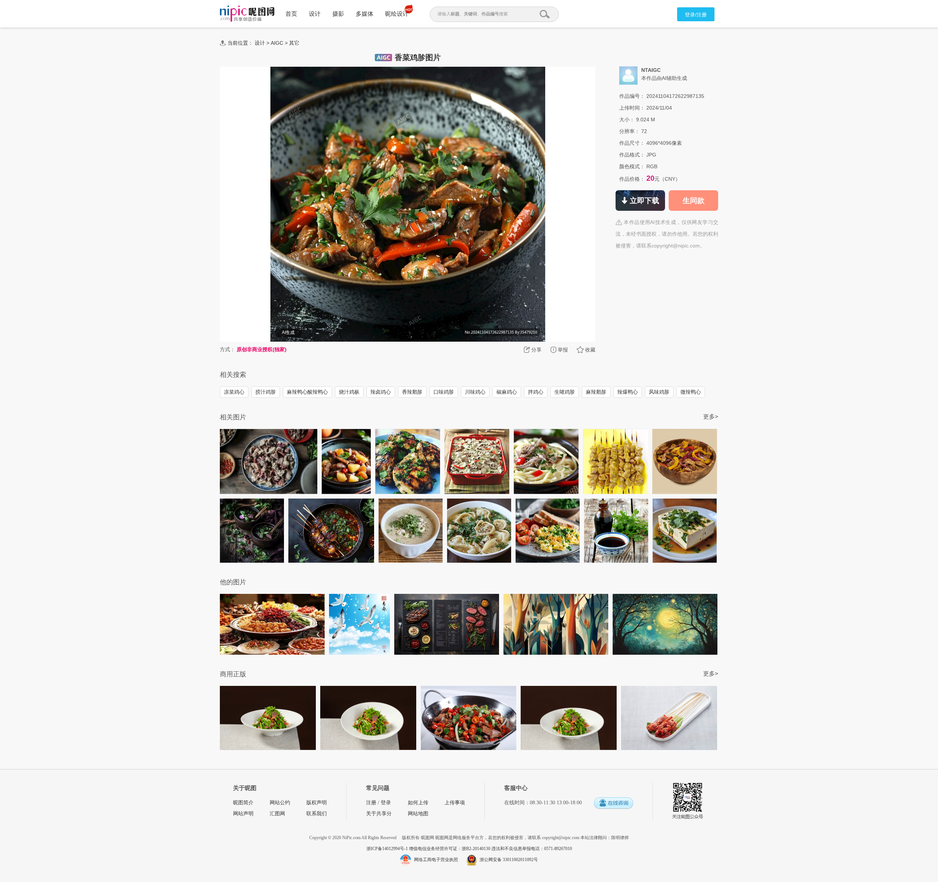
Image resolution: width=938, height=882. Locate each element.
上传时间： (632, 108)
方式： (227, 349)
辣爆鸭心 (627, 392)
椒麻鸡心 (506, 392)
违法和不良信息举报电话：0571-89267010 (531, 848)
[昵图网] (247, 13)
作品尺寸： (632, 143)
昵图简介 (243, 802)
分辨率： (629, 131)
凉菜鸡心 (234, 392)
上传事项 (454, 802)
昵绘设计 (397, 14)
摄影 (338, 14)
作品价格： (632, 179)
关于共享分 (379, 813)
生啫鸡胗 (564, 392)
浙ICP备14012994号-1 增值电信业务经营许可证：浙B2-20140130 (428, 848)
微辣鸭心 (690, 392)
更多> (710, 417)
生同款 (694, 200)
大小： (627, 119)
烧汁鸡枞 (349, 392)
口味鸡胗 (443, 392)
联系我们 (316, 813)
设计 (315, 14)
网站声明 (243, 813)
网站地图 (418, 813)
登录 (386, 802)
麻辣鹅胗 (596, 392)
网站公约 (280, 802)
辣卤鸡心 (380, 392)
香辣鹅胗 (412, 392)
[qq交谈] (613, 803)
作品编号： (632, 96)
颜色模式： (632, 166)
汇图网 (277, 813)
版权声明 (316, 802)
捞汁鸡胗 (265, 392)
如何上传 (418, 802)
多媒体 (364, 14)
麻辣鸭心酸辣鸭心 (307, 392)
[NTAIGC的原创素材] (628, 75)
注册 (371, 802)
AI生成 (288, 332)
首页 (291, 14)
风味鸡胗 (659, 392)
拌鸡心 (535, 392)
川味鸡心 (475, 392)
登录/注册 (696, 15)
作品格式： (632, 155)
